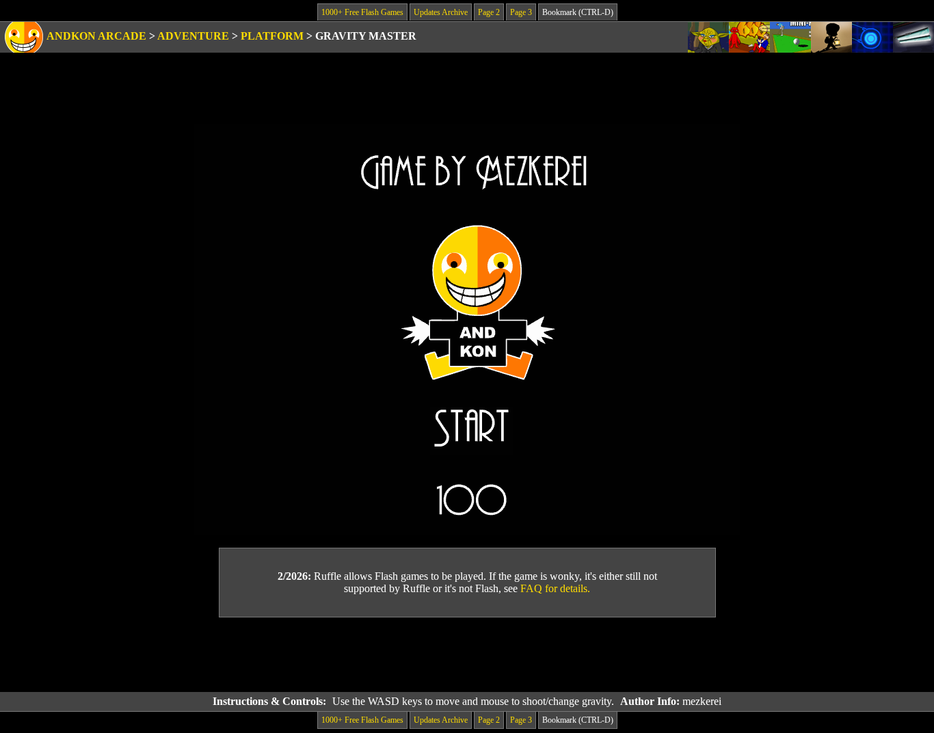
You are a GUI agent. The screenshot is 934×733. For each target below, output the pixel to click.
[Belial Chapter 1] (749, 37)
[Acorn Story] (831, 37)
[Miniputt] (790, 37)
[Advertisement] (467, 655)
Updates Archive (441, 12)
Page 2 (489, 12)
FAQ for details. (555, 588)
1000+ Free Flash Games (362, 12)
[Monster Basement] (913, 37)
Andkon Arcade (96, 36)
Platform (272, 36)
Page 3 (521, 12)
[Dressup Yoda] (708, 37)
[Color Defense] (872, 37)
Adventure (193, 36)
